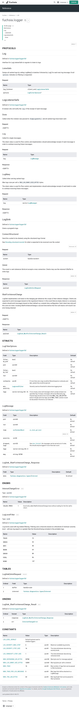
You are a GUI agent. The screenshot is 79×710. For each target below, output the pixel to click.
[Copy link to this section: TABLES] (13, 569)
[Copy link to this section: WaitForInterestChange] (24, 295)
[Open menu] (3, 2)
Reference (6, 8)
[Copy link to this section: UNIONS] (13, 599)
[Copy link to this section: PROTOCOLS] (17, 48)
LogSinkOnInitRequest (32, 288)
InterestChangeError (30, 622)
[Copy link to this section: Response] (11, 165)
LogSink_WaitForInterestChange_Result (31, 334)
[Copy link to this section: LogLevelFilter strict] (21, 515)
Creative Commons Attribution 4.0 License (54, 687)
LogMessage (35, 159)
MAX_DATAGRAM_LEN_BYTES (12, 659)
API (18, 15)
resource (25, 574)
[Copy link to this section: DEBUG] (9, 542)
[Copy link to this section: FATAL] (9, 557)
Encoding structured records (14, 242)
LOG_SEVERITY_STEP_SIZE (11, 648)
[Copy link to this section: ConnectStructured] (20, 234)
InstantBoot (19, 430)
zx (14, 430)
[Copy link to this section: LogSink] (12, 219)
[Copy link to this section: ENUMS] (12, 483)
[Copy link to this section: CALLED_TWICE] (5, 508)
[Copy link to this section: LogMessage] (15, 406)
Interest (34, 476)
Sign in (73, 2)
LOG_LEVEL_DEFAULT (9, 639)
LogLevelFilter (18, 386)
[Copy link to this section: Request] (10, 80)
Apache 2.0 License (25, 689)
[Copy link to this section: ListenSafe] (13, 68)
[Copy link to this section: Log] (8, 54)
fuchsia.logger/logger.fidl (17, 59)
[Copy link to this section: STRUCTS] (14, 341)
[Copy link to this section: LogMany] (12, 174)
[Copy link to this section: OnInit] (9, 265)
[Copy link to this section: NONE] (9, 561)
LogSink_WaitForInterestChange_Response (37, 618)
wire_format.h (36, 443)
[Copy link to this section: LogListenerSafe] (21, 100)
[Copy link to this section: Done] (9, 115)
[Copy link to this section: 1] (6, 588)
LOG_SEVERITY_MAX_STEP (11, 645)
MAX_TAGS (6, 666)
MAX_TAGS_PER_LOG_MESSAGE (13, 671)
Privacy (10, 701)
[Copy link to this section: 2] (6, 591)
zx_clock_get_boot (35, 430)
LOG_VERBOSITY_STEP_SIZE (12, 654)
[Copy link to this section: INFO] (8, 546)
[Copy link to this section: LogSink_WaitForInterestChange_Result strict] (43, 604)
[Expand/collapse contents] (13, 26)
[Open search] (54, 2)
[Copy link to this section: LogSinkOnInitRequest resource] (29, 574)
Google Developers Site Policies (51, 689)
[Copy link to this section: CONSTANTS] (18, 629)
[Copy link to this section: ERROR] (9, 554)
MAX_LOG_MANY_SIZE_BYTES (13, 662)
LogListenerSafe (43, 89)
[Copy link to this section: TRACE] (9, 538)
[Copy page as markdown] (25, 20)
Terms (4, 701)
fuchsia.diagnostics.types (20, 476)
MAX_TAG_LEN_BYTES (10, 677)
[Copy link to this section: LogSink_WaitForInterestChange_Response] (41, 463)
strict (22, 488)
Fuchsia (4, 15)
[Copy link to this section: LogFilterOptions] (19, 346)
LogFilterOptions (34, 93)
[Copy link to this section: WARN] (9, 550)
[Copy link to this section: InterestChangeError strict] (26, 489)
